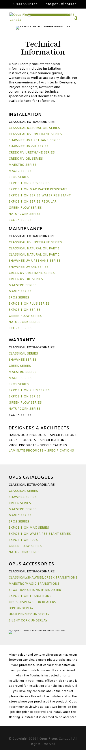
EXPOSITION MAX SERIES (29, 528)
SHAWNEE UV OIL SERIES (29, 147)
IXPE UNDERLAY (21, 608)
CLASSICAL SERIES (23, 354)
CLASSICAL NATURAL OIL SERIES (34, 128)
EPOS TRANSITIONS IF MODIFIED (35, 590)
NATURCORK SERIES (24, 214)
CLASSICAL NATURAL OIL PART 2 (34, 255)
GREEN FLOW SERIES (25, 208)
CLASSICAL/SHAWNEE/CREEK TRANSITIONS (43, 578)
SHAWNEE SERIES (23, 360)
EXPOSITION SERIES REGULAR (32, 202)
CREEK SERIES (20, 366)
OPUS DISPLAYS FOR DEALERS (32, 602)
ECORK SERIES (20, 220)
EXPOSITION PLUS (23, 540)
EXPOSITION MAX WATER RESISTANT (38, 189)
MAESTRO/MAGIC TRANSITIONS (34, 584)
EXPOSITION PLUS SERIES (29, 183)
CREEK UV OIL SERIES (26, 159)
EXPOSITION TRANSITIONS (30, 596)
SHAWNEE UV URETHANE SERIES (34, 140)
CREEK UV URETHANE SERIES (32, 153)
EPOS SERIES (19, 177)
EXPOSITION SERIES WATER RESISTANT (40, 196)
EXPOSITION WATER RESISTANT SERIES (40, 534)
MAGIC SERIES (20, 171)
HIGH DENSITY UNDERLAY (29, 614)
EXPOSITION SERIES (25, 310)
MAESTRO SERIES (22, 165)
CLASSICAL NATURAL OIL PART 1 (34, 249)
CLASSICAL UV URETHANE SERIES (35, 134)
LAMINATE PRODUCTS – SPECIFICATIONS (41, 451)
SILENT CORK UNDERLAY (28, 621)
